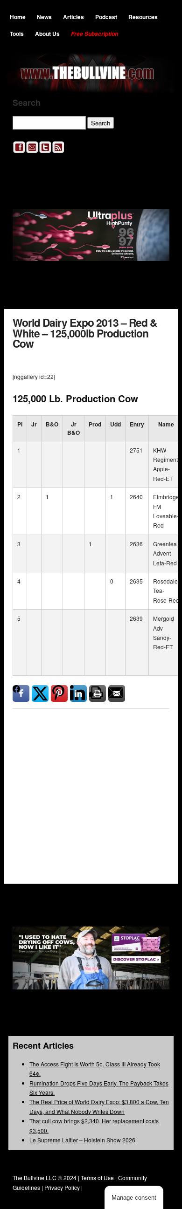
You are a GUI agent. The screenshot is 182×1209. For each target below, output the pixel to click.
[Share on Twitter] (40, 693)
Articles (73, 17)
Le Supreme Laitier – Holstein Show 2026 (82, 1140)
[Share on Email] (116, 693)
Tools (17, 33)
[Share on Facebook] (21, 693)
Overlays (156, 759)
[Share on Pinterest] (59, 693)
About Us (47, 33)
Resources (143, 17)
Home (18, 17)
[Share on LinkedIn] (78, 693)
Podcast (106, 17)
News (44, 17)
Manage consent (134, 1197)
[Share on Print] (97, 693)
